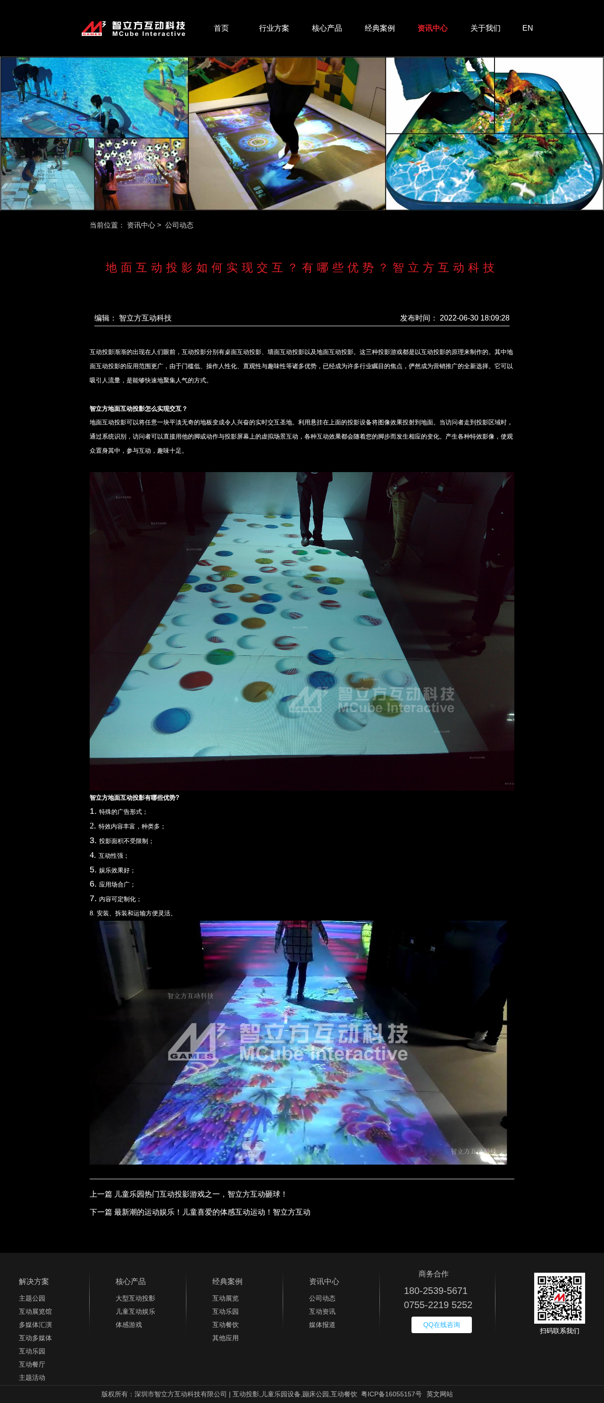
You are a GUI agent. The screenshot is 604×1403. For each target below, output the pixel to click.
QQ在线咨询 (441, 1324)
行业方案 (274, 28)
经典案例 (380, 28)
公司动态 (322, 1298)
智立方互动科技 (145, 318)
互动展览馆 (35, 1311)
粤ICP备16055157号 (391, 1394)
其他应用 (225, 1338)
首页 (221, 28)
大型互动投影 (135, 1298)
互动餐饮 (225, 1324)
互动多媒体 (35, 1338)
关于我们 (485, 28)
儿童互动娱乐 (135, 1311)
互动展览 (225, 1298)
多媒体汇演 (35, 1324)
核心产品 (327, 28)
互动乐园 (32, 1351)
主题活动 (32, 1377)
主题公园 (32, 1298)
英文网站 (440, 1394)
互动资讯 (322, 1311)
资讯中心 (433, 28)
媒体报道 (322, 1324)
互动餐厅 (32, 1364)
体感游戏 (129, 1324)
